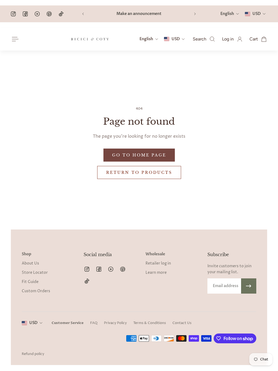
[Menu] (14, 39)
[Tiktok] (61, 14)
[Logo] (90, 39)
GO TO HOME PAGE (139, 155)
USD (33, 322)
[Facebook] (25, 14)
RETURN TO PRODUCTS (139, 172)
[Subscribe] (248, 286)
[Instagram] (13, 14)
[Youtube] (37, 14)
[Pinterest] (49, 14)
